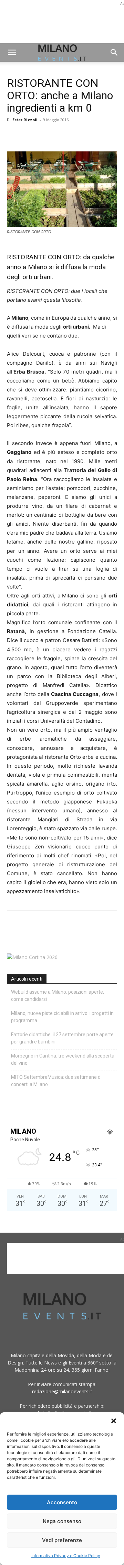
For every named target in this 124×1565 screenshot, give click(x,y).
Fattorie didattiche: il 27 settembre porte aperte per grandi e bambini (62, 1038)
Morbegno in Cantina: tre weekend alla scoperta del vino (62, 1059)
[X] (30, 135)
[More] (93, 135)
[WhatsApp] (45, 135)
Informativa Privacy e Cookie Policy (65, 1555)
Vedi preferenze (62, 1540)
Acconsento (62, 1502)
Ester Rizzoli (25, 119)
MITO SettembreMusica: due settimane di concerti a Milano (56, 1080)
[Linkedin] (61, 135)
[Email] (77, 135)
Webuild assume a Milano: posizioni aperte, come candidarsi (57, 995)
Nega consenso (62, 1521)
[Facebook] (14, 135)
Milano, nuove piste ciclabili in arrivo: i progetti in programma (62, 1016)
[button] (113, 1420)
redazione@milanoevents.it (62, 1391)
